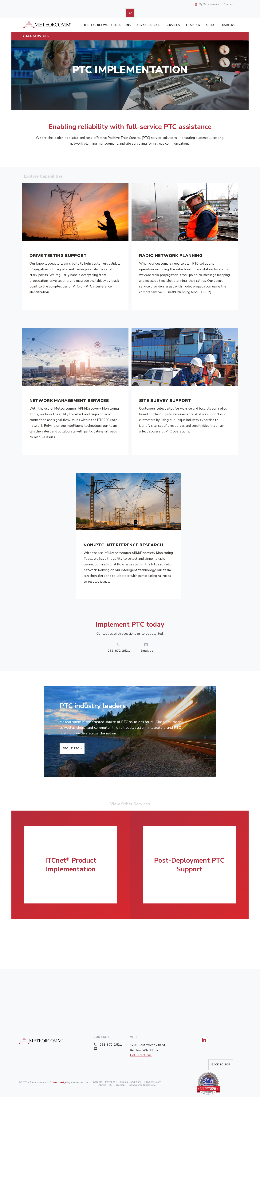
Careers (228, 25)
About (211, 25)
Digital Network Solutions (107, 25)
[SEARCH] (130, 13)
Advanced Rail (148, 25)
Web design (60, 1082)
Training (193, 25)
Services (173, 25)
